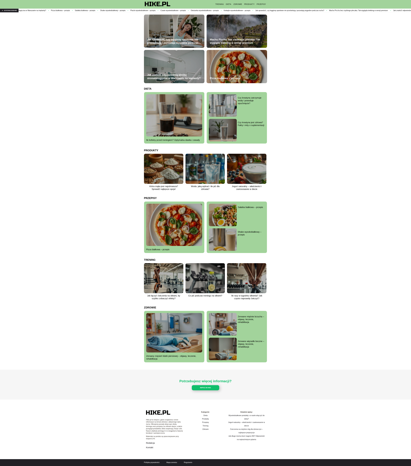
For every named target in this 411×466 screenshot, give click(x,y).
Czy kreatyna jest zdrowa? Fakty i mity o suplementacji (251, 123)
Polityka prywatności (152, 462)
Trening (219, 4)
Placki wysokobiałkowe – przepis (103, 10)
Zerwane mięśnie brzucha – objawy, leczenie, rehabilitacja (251, 319)
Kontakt (149, 447)
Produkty (249, 4)
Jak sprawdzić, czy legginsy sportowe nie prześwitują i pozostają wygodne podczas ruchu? (250, 10)
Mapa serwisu (171, 462)
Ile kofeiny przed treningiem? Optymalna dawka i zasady (173, 140)
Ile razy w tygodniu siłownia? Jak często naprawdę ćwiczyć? (246, 297)
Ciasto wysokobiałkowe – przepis (133, 10)
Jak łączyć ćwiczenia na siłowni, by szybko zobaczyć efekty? (163, 297)
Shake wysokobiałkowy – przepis (73, 10)
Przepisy (261, 4)
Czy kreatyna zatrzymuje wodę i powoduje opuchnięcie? (249, 101)
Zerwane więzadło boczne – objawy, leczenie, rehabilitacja (251, 344)
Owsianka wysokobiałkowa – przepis (165, 10)
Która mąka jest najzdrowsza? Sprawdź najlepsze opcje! (163, 187)
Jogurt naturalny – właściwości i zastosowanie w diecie (247, 187)
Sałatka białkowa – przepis (45, 10)
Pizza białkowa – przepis (20, 10)
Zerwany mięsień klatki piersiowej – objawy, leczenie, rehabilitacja (171, 357)
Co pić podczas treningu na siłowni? (205, 295)
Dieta (228, 4)
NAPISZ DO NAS (205, 387)
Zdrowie (237, 4)
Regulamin (188, 462)
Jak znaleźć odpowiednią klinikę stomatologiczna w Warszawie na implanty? (174, 76)
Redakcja (150, 443)
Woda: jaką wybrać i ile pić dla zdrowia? (205, 187)
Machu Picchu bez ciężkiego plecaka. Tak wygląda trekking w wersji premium (319, 10)
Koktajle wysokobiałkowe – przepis (197, 10)
